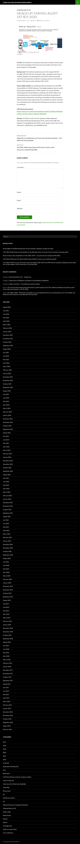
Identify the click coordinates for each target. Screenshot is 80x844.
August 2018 (7, 642)
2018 (4, 745)
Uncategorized (7, 826)
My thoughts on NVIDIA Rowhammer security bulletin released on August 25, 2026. (28, 248)
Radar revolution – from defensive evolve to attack (24, 284)
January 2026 (7, 331)
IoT (4, 801)
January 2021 (7, 541)
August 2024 (7, 391)
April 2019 (6, 614)
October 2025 (7, 342)
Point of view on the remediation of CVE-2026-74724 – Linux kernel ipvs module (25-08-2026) (31, 255)
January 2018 (7, 666)
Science (5, 819)
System (5, 822)
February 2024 (7, 412)
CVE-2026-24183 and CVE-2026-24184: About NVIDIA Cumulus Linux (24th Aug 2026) (29, 259)
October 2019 (7, 593)
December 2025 (8, 335)
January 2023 (7, 457)
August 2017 (7, 684)
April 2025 (6, 363)
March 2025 (6, 366)
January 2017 (7, 708)
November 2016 (8, 715)
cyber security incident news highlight (14, 784)
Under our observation (10, 829)
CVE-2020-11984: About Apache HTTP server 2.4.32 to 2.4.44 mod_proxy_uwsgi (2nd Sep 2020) (35, 147)
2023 (4, 759)
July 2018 (6, 645)
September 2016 (8, 722)
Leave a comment (44, 20)
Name (19, 192)
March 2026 (6, 324)
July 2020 (6, 562)
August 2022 (7, 474)
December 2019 (8, 586)
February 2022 (7, 495)
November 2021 (8, 506)
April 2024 (6, 405)
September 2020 (8, 555)
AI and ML (6, 763)
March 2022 (6, 492)
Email (19, 200)
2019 (4, 749)
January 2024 (7, 415)
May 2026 (6, 317)
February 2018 (7, 663)
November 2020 (8, 548)
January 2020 (7, 583)
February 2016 (7, 729)
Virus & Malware (8, 833)
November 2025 (8, 338)
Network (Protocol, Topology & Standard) (15, 805)
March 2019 (6, 618)
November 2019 (8, 590)
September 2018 (8, 638)
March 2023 (6, 450)
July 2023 (6, 436)
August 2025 (7, 349)
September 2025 (8, 345)
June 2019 (6, 607)
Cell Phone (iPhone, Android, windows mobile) (17, 777)
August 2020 (7, 558)
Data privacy (7, 791)
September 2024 (8, 387)
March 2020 (6, 576)
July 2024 (6, 394)
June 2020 (6, 565)
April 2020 (6, 572)
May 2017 (6, 694)
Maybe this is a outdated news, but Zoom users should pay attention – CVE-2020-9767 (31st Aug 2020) (39, 138)
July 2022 (6, 478)
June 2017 (6, 691)
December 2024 (8, 377)
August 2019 (7, 600)
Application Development (11, 766)
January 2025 (7, 373)
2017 (4, 742)
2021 (4, 756)
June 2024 (6, 398)
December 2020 (8, 544)
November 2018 (8, 631)
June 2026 (6, 314)
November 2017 (8, 673)
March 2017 (6, 701)
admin (34, 20)
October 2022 (7, 467)
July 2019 (6, 604)
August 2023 (7, 433)
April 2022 (6, 488)
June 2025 (6, 356)
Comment (20, 167)
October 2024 (7, 384)
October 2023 (7, 426)
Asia (4, 770)
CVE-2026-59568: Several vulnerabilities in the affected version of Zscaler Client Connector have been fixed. (35, 252)
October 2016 (7, 719)
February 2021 (7, 537)
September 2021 (8, 513)
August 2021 (7, 516)
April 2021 (6, 530)
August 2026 (7, 307)
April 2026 (6, 321)
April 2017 (6, 698)
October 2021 (7, 509)
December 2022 (8, 461)
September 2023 (8, 429)
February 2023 (7, 454)
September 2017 (8, 680)
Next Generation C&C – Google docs (20, 277)
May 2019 (6, 611)
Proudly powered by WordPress (11, 841)
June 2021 (6, 523)
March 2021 (6, 534)
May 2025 (6, 359)
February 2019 (7, 621)
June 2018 (6, 649)
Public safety (7, 812)
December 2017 (8, 670)
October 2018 (7, 635)
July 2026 (6, 310)
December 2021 (8, 502)
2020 (4, 752)
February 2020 (7, 579)
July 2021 (6, 520)
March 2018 (6, 659)
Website (20, 208)
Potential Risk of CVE (24, 10)
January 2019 (7, 625)
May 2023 (6, 443)
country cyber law (8, 780)
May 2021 (6, 527)
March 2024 (6, 408)
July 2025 (6, 352)
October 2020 (7, 551)
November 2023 (8, 422)
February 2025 (7, 370)
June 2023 (6, 440)
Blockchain (6, 773)
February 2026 (7, 328)
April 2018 (6, 656)
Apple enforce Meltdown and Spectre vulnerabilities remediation (29, 280)
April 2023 (6, 447)
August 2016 (7, 726)
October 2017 (7, 677)
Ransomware (7, 815)
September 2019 (8, 597)
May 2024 (6, 401)
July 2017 (6, 687)
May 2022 (6, 485)
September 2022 (8, 471)
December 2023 (8, 419)
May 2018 (6, 652)
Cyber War (6, 787)
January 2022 (7, 499)
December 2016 (8, 712)
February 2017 (7, 705)
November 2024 (8, 380)
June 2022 (6, 481)
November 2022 (8, 464)
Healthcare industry (9, 798)
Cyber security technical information (17, 2)
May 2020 (6, 569)
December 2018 (8, 628)
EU (4, 794)
